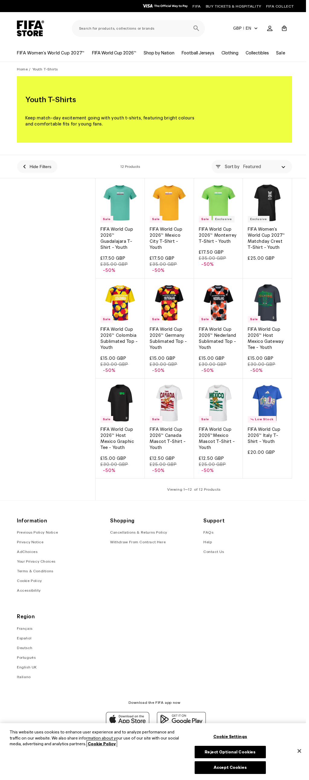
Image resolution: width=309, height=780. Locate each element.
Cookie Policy (29, 580)
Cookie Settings (230, 736)
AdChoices (27, 551)
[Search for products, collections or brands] (196, 28)
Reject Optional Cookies (230, 752)
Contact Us (213, 551)
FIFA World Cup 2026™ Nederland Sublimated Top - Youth (217, 338)
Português (26, 657)
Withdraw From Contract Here (138, 542)
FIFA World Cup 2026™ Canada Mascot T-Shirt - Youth (168, 438)
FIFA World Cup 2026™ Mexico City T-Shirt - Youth (166, 238)
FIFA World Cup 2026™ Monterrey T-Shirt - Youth (218, 235)
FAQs (208, 532)
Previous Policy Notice (37, 532)
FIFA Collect (280, 6)
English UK (27, 667)
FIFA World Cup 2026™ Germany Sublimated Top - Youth (168, 338)
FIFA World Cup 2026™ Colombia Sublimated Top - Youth (119, 338)
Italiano (24, 676)
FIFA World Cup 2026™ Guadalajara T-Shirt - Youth (116, 238)
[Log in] (269, 28)
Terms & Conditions (35, 571)
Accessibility (29, 590)
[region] (154, 751)
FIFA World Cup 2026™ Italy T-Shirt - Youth (264, 435)
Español (24, 638)
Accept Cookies (230, 767)
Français (25, 628)
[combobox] (138, 28)
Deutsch (24, 647)
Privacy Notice (30, 542)
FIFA (197, 6)
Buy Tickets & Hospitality (233, 6)
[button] (284, 28)
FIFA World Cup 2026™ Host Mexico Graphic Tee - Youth (117, 438)
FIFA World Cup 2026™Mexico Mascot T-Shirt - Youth (217, 438)
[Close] (299, 751)
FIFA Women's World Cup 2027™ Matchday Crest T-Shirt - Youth (266, 238)
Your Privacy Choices (36, 561)
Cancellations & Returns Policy (138, 532)
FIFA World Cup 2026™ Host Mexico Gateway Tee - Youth (266, 338)
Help (207, 542)
